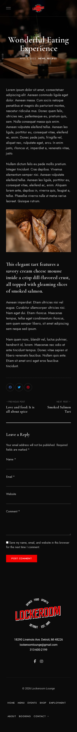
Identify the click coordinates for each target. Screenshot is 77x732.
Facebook (35, 661)
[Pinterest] (28, 387)
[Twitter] (19, 387)
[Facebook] (10, 387)
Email (10, 477)
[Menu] (7, 8)
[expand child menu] (47, 716)
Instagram (41, 661)
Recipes (52, 58)
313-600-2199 (38, 649)
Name (11, 459)
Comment (13, 511)
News (41, 58)
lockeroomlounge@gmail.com (38, 644)
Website (11, 494)
